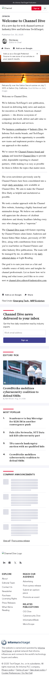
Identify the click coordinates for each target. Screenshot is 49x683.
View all (6, 540)
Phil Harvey (13, 40)
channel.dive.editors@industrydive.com (27, 280)
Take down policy (38, 670)
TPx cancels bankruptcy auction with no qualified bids (26, 445)
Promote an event (31, 597)
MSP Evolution (37, 300)
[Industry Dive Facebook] (9, 562)
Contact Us (7, 587)
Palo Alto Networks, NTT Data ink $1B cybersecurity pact (26, 434)
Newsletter (7, 591)
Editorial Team (8, 582)
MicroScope (28, 624)
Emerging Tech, (21, 300)
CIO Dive (27, 611)
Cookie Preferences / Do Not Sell (17, 673)
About (5, 578)
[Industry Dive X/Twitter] (15, 562)
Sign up (36, 8)
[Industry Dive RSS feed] (20, 562)
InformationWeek (31, 620)
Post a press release (21, 540)
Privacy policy (8, 670)
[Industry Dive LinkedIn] (4, 562)
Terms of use (22, 670)
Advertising (28, 581)
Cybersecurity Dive (31, 615)
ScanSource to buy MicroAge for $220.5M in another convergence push (26, 421)
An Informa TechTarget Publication (24, 3)
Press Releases (9, 602)
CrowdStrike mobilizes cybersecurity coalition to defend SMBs (21, 392)
